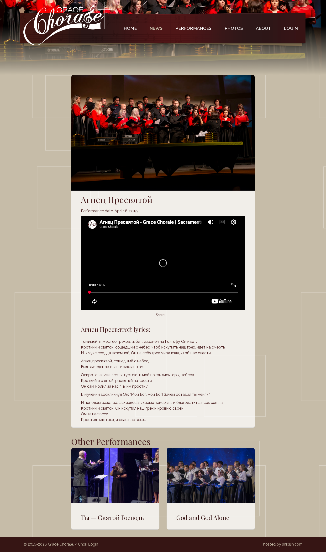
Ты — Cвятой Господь (112, 517)
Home (130, 28)
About (263, 28)
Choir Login (88, 544)
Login (291, 28)
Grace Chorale (67, 23)
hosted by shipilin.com (283, 544)
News (156, 28)
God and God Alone (202, 517)
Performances (193, 28)
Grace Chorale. (61, 544)
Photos (234, 28)
